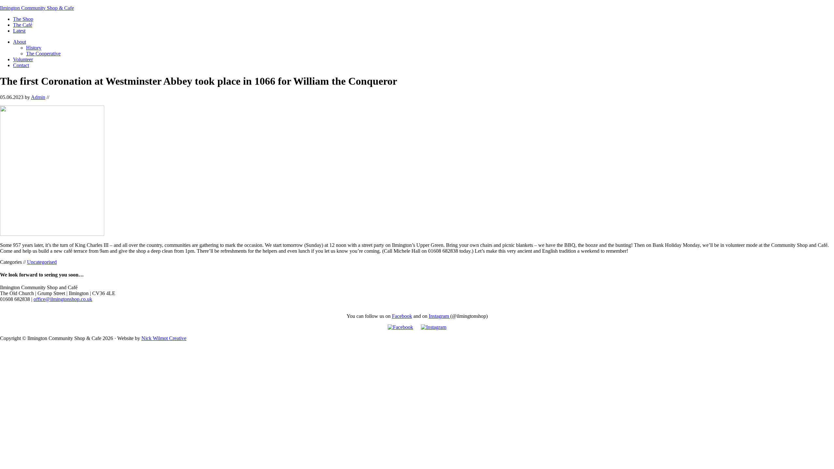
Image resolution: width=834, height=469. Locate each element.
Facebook (402, 316)
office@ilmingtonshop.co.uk (63, 299)
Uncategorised (42, 262)
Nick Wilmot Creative (163, 338)
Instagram (439, 316)
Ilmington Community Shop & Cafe (37, 8)
